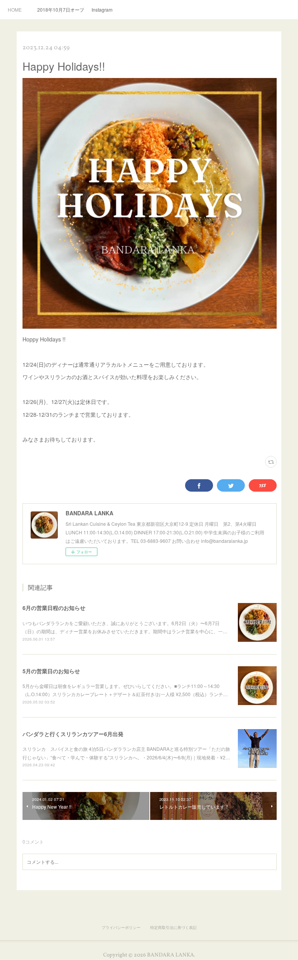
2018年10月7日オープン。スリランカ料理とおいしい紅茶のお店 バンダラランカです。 (60, 9)
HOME (15, 9)
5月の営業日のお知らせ (51, 671)
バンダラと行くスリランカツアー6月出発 (73, 734)
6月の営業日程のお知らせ (54, 608)
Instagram (102, 9)
